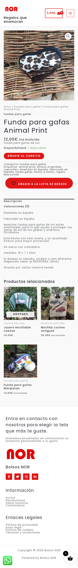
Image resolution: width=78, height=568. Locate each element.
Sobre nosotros (17, 503)
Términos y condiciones (23, 532)
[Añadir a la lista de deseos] (11, 291)
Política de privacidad (22, 525)
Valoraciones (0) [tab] (17, 206)
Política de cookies (20, 530)
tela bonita (11, 174)
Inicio (7, 106)
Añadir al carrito (24, 156)
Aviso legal (14, 527)
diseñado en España (34, 169)
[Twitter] (17, 476)
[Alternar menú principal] (70, 13)
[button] (68, 36)
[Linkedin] (35, 476)
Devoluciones (15, 500)
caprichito (11, 169)
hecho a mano (44, 171)
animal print (27, 166)
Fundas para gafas (27, 106)
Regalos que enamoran (15, 19)
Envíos (10, 498)
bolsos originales (49, 166)
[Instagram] (26, 476)
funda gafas (24, 171)
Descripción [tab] (13, 201)
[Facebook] (9, 476)
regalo (60, 171)
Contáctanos (15, 505)
